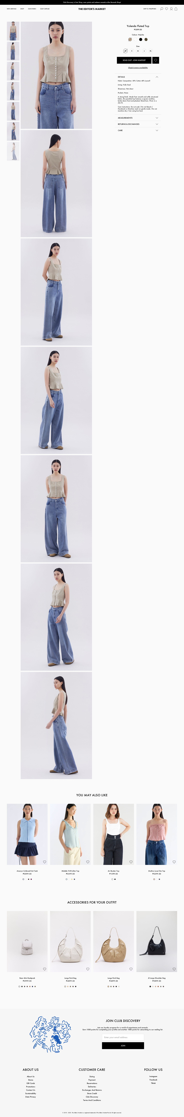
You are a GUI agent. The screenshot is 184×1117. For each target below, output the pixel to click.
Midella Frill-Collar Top (70, 871)
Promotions (30, 1086)
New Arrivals (11, 9)
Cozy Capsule (44, 9)
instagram (153, 1076)
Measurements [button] (125, 118)
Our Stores (32, 9)
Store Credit (92, 1093)
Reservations (92, 1083)
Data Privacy (30, 1097)
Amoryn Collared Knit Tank (27, 871)
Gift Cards (31, 1083)
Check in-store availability (138, 68)
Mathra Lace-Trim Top (156, 871)
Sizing (92, 1076)
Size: (138, 46)
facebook (153, 1080)
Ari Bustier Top (113, 871)
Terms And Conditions (92, 1100)
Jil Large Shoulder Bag (157, 978)
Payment (92, 1080)
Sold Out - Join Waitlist (134, 60)
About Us (30, 1076)
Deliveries (92, 1086)
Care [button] (120, 130)
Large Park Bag (70, 978)
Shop (22, 9)
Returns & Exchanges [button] (128, 124)
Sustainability (30, 1093)
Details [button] (121, 77)
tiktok (153, 1083)
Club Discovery (92, 1097)
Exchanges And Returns (92, 1090)
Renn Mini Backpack (27, 978)
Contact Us (30, 1090)
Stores (30, 1080)
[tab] (138, 77)
